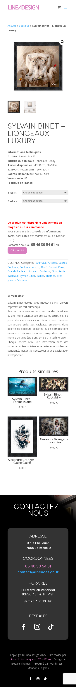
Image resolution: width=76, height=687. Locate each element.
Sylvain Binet (27, 275)
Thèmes (50, 275)
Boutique (24, 25)
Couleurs (13, 267)
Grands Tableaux (18, 271)
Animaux (41, 262)
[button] (62, 42)
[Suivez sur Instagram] (37, 627)
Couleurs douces (29, 267)
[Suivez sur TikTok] (51, 627)
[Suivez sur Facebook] (23, 627)
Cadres (12, 201)
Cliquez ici (17, 250)
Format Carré (57, 267)
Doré (44, 267)
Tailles (12, 193)
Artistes (52, 262)
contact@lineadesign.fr (38, 572)
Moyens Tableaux (39, 271)
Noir (54, 271)
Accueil (12, 25)
